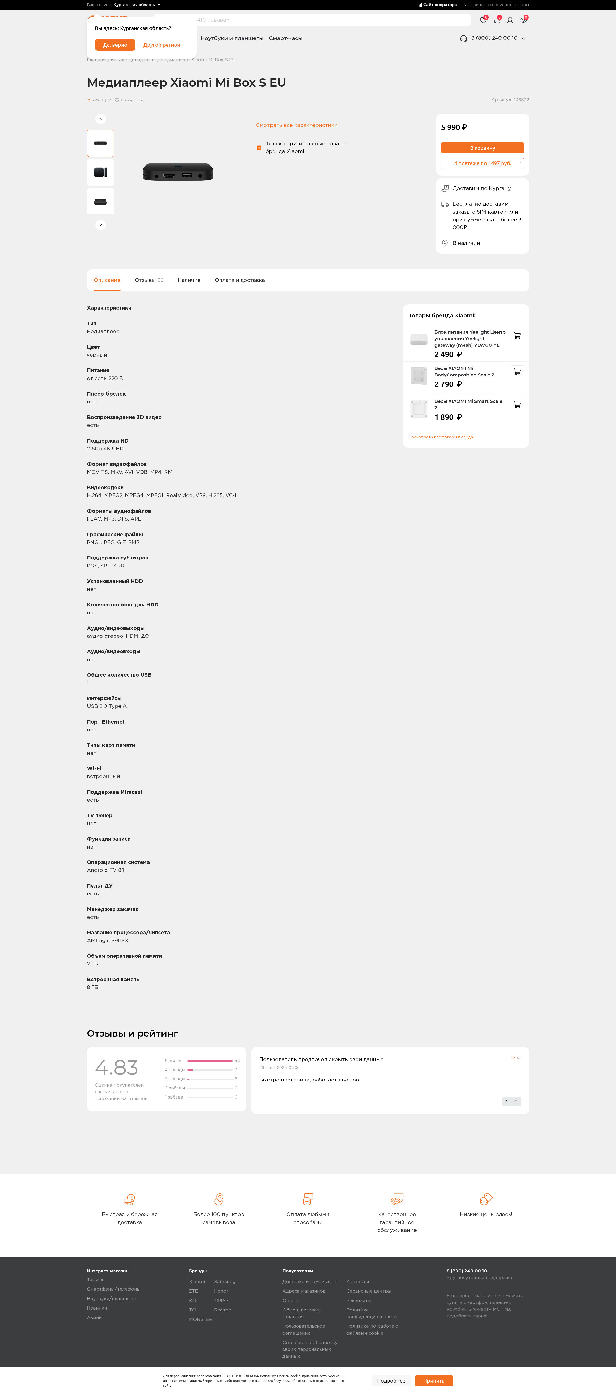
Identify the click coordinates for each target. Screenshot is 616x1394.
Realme (222, 1310)
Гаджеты (145, 60)
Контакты (357, 1282)
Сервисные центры (368, 1291)
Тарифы (96, 1280)
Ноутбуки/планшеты (111, 1299)
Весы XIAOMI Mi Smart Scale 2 (468, 404)
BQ (192, 1301)
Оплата (291, 1301)
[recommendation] (517, 335)
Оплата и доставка (240, 280)
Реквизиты (358, 1301)
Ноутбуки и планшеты (232, 38)
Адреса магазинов (304, 1291)
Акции (94, 1318)
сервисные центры (509, 5)
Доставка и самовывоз (309, 1282)
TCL (193, 1310)
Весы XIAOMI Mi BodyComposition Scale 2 (464, 372)
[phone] (523, 38)
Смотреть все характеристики (297, 125)
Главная (96, 60)
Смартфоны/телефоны (114, 1289)
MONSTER (200, 1319)
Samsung (225, 1282)
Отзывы (149, 280)
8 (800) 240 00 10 (494, 38)
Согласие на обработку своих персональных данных (310, 1349)
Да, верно (115, 45)
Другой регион (161, 45)
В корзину (482, 148)
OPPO (221, 1301)
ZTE (193, 1291)
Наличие (189, 280)
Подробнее (391, 1381)
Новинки (97, 1308)
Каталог (120, 60)
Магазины (474, 5)
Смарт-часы (286, 38)
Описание (107, 280)
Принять (434, 1381)
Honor (221, 1291)
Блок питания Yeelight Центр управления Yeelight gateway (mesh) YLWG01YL (470, 338)
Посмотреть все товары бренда (441, 437)
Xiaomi (197, 1282)
